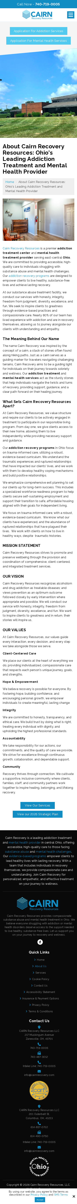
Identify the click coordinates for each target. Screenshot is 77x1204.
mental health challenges (53, 851)
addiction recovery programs (29, 276)
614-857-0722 (39, 1127)
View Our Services (37, 805)
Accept (40, 1199)
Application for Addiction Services (38, 31)
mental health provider (25, 842)
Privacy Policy (39, 1194)
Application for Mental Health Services (38, 40)
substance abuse (17, 851)
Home (9, 182)
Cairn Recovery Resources (21, 248)
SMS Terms (61, 1194)
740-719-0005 (47, 4)
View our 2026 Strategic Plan (37, 814)
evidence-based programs (27, 856)
